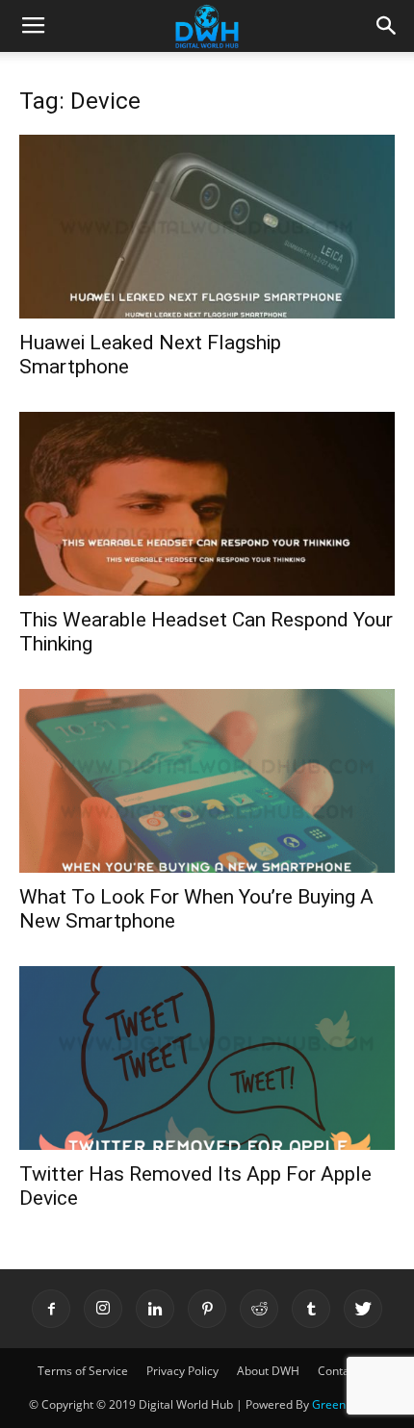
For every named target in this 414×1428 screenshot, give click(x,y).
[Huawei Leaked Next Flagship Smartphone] (207, 227)
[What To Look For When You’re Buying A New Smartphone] (207, 781)
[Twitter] (363, 1308)
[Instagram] (103, 1308)
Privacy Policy (182, 1371)
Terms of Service (83, 1371)
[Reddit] (259, 1308)
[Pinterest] (207, 1308)
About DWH (268, 1371)
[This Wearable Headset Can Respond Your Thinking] (207, 504)
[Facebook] (51, 1308)
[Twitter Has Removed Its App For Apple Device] (207, 1058)
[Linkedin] (155, 1308)
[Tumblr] (311, 1308)
